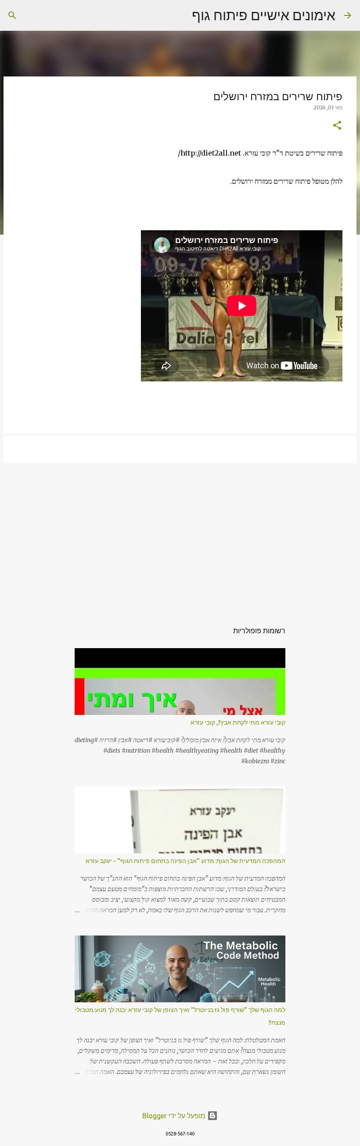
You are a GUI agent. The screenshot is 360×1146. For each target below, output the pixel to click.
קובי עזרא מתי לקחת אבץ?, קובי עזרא (238, 722)
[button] (337, 126)
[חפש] (179, 15)
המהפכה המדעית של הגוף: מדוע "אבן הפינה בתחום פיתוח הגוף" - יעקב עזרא (185, 860)
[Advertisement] (180, 537)
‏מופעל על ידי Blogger (174, 1116)
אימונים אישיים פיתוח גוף (263, 15)
